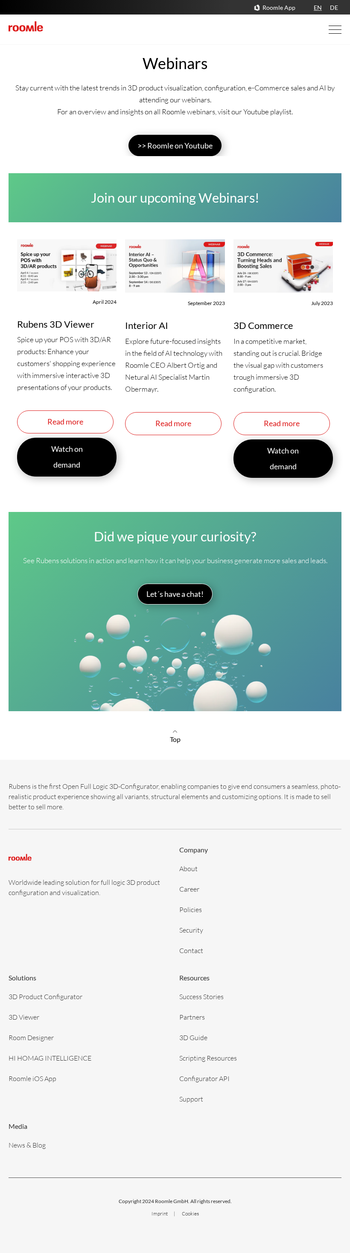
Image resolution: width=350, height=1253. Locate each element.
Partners (192, 1017)
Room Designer (31, 1037)
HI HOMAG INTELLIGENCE (50, 1058)
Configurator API (204, 1078)
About (188, 868)
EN (318, 7)
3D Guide (193, 1037)
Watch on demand (67, 456)
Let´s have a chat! (175, 594)
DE (334, 7)
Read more (65, 421)
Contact (191, 950)
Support (191, 1099)
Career (189, 889)
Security (191, 930)
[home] (26, 26)
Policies (190, 909)
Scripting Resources (208, 1058)
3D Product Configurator (45, 996)
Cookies (190, 1213)
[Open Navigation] (326, 29)
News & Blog (27, 1145)
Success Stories (201, 996)
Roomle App (278, 7)
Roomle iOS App (32, 1078)
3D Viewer (24, 1017)
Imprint (160, 1213)
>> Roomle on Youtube (175, 145)
